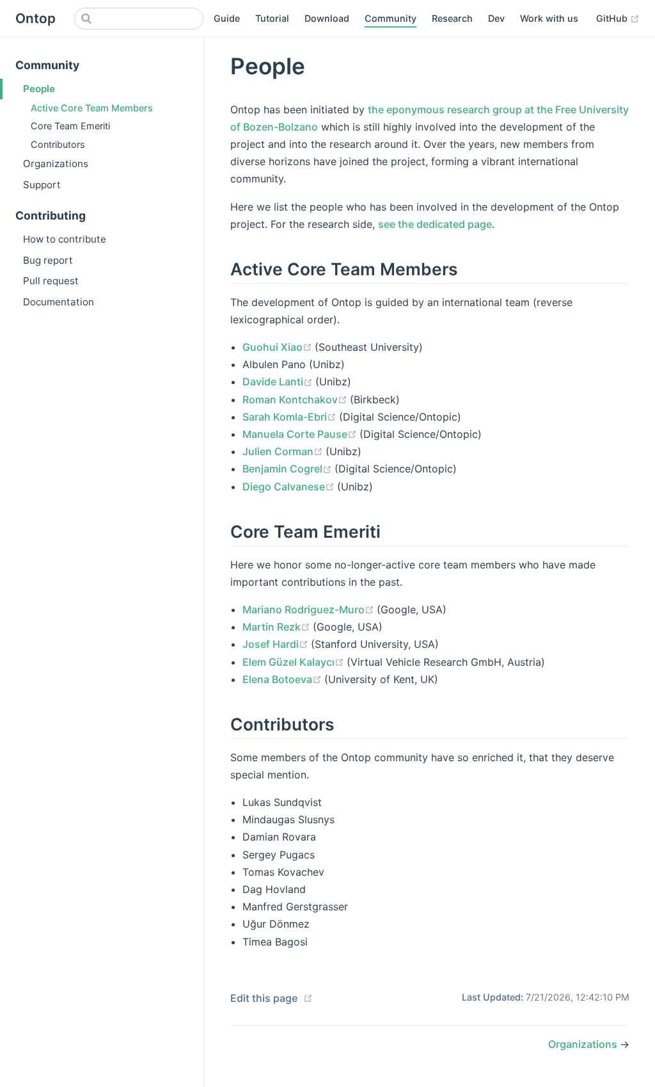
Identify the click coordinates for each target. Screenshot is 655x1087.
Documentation (58, 302)
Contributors (58, 144)
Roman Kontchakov (296, 399)
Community (390, 18)
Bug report (48, 260)
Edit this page (263, 998)
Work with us (549, 18)
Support (42, 185)
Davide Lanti (278, 381)
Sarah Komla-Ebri (290, 416)
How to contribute (64, 239)
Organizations (55, 163)
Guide (227, 18)
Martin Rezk (277, 626)
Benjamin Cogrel (288, 468)
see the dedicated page (435, 224)
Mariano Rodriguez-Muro (309, 609)
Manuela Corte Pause (300, 434)
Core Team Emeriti (70, 125)
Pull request (51, 281)
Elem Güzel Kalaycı (294, 662)
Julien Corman (284, 451)
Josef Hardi (276, 644)
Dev (496, 18)
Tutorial (272, 18)
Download (326, 18)
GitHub (618, 18)
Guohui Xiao (278, 347)
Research (452, 18)
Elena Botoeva (283, 679)
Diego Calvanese (289, 486)
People (39, 89)
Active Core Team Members (92, 107)
